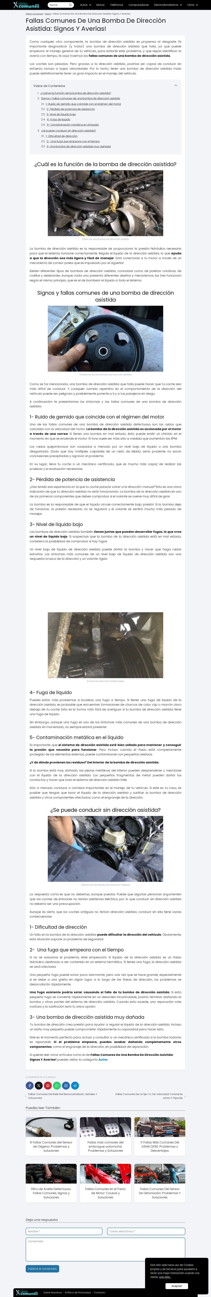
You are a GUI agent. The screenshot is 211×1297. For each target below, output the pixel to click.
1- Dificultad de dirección (61, 136)
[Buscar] (70, 4)
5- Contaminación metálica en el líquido (73, 125)
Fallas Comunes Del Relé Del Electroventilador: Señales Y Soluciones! (62, 1096)
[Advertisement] (105, 588)
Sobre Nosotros (53, 1292)
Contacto (99, 1292)
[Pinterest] (48, 1086)
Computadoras (139, 5)
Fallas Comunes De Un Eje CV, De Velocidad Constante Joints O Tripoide (149, 1096)
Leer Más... (165, 1277)
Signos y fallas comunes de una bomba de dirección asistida (80, 98)
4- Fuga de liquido (58, 119)
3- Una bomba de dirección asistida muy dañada (79, 146)
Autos (84, 5)
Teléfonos (116, 5)
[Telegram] (75, 1086)
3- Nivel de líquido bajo (61, 114)
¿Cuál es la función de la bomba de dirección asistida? (75, 93)
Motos (100, 5)
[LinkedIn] (66, 1086)
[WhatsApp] (57, 1086)
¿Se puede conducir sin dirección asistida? (68, 131)
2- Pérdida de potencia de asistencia (71, 109)
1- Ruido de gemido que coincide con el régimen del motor (83, 104)
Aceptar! (176, 1286)
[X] (39, 1086)
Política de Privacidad (78, 1292)
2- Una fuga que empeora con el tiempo (73, 141)
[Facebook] (30, 1086)
